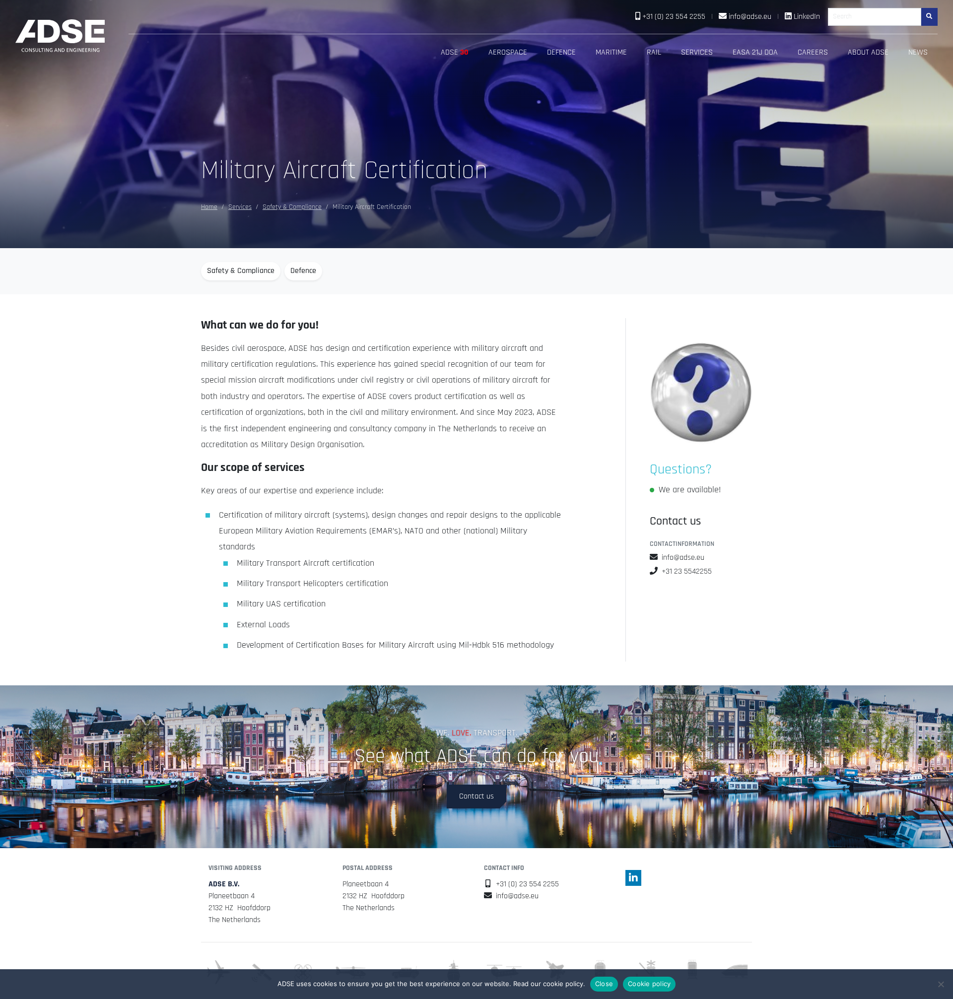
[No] (941, 984)
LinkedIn (807, 16)
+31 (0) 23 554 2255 (673, 16)
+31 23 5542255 (687, 571)
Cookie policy (649, 984)
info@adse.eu (750, 16)
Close (604, 984)
